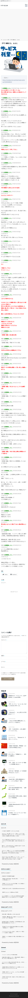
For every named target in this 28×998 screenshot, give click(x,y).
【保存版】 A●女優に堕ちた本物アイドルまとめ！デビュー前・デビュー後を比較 (13, 917)
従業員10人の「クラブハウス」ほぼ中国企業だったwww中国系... (17, 696)
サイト (3, 667)
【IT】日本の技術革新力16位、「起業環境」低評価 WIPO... (17, 788)
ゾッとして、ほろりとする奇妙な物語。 (10, 954)
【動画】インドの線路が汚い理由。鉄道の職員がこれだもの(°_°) (13, 937)
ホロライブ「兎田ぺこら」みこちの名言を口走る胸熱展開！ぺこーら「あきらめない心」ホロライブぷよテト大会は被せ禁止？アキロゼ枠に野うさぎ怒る (13, 852)
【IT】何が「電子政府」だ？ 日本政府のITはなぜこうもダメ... (17, 771)
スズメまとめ (4, 5)
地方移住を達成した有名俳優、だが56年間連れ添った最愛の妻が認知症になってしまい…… (13, 922)
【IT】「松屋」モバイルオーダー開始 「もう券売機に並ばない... (17, 763)
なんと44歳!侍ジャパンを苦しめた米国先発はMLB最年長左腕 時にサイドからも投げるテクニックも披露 (13, 896)
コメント (4, 640)
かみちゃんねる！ (6, 873)
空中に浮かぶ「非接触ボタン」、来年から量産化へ (17, 755)
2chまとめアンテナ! (6, 911)
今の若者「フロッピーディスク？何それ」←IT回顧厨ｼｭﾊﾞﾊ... (17, 813)
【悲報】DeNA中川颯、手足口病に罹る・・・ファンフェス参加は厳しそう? (13, 879)
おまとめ (3, 827)
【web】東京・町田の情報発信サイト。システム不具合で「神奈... (16, 780)
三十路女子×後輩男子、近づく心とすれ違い (11, 831)
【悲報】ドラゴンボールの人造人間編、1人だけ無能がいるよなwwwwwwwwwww (13, 884)
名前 (3, 655)
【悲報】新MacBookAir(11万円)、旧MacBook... (16, 805)
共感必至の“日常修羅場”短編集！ (8, 876)
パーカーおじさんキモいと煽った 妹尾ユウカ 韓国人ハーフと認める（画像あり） (13, 932)
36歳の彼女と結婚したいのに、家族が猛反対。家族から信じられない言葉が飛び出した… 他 (13, 958)
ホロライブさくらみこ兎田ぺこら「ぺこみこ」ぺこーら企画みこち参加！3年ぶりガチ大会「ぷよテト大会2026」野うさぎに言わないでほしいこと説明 (13, 858)
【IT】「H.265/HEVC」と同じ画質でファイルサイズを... (17, 729)
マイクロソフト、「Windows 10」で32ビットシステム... (17, 738)
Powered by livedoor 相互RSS (10, 864)
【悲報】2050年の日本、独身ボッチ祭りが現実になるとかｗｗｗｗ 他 (13, 977)
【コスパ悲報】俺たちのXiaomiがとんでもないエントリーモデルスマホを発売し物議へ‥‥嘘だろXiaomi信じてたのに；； (13, 841)
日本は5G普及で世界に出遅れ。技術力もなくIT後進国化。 (17, 796)
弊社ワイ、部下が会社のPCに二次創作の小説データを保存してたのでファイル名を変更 (13, 846)
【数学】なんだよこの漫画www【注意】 (10, 892)
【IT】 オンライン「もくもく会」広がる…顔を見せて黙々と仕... (17, 704)
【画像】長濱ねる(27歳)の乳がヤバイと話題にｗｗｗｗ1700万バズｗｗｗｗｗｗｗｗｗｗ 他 (13, 967)
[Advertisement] (14, 24)
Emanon (17, 996)
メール (3, 661)
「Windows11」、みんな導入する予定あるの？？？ (17, 713)
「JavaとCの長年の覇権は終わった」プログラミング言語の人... (17, 721)
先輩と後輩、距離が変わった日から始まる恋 (11, 914)
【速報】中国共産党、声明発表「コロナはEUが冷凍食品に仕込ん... (17, 746)
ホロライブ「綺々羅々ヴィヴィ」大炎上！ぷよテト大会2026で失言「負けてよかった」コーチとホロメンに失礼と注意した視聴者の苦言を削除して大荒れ (13, 834)
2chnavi (3, 951)
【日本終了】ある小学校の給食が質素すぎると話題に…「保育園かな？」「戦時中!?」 (13, 927)
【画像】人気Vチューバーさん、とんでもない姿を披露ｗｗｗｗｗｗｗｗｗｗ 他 (13, 972)
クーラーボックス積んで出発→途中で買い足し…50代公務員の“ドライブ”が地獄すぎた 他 (13, 963)
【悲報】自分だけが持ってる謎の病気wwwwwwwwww (13, 888)
